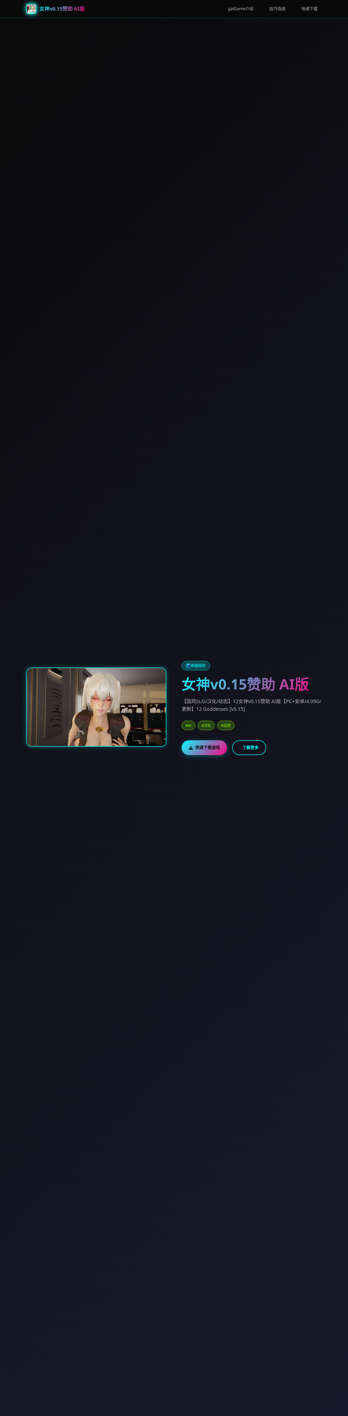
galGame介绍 (240, 8)
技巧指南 (277, 8)
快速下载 (309, 8)
